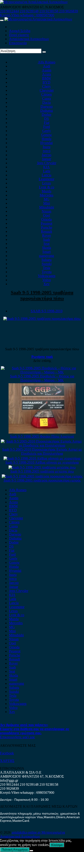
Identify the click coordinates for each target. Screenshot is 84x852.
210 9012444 (9, 11)
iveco (46, 151)
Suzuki (47, 264)
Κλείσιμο (56, 845)
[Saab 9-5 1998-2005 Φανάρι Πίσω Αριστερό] (42, 432)
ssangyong (46, 256)
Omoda (46, 219)
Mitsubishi (46, 207)
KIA (46, 167)
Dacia (46, 102)
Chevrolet (47, 90)
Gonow (46, 135)
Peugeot (46, 223)
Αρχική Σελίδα (19, 31)
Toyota (47, 272)
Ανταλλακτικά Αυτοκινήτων (29, 39)
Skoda (46, 248)
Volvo (46, 280)
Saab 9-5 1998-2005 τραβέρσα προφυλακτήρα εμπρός (42, 480)
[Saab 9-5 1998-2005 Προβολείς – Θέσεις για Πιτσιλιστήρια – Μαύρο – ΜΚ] (42, 372)
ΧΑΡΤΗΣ (7, 761)
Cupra (46, 98)
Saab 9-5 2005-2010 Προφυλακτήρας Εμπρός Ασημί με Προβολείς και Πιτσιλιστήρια (42, 451)
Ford (46, 127)
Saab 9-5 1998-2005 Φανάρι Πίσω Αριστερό (42, 436)
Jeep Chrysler (46, 163)
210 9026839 (68, 11)
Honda (46, 139)
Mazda (46, 191)
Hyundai (46, 143)
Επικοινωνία (18, 43)
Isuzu (46, 147)
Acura (46, 74)
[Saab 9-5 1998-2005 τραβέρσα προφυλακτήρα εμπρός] (42, 476)
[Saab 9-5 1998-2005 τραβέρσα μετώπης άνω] (42, 467)
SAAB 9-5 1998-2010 (46, 311)
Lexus (46, 183)
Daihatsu (46, 110)
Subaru (46, 260)
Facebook (7, 753)
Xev (46, 284)
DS (46, 118)
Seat (46, 243)
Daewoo (47, 106)
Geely (46, 131)
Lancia (46, 175)
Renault (46, 231)
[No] (31, 850)
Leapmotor (46, 179)
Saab (46, 239)
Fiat (46, 123)
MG (47, 199)
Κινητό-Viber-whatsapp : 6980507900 (27, 15)
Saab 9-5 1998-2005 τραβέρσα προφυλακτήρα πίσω (42, 295)
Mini (46, 203)
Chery (46, 86)
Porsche (46, 227)
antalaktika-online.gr (26, 832)
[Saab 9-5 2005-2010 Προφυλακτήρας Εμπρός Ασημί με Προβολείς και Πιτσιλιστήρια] (42, 445)
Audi (46, 66)
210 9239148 (29, 11)
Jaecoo (46, 155)
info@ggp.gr (9, 780)
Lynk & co (46, 187)
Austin (46, 70)
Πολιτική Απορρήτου (15, 849)
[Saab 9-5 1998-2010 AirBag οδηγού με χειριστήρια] (42, 458)
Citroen (46, 94)
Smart (46, 252)
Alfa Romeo (46, 62)
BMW (46, 78)
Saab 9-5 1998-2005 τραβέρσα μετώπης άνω (42, 471)
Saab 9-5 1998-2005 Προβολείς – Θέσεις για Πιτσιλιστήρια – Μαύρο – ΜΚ (42, 378)
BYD (46, 82)
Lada (46, 171)
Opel (46, 215)
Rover (46, 235)
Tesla (46, 268)
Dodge (46, 114)
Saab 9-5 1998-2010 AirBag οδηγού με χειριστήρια (42, 462)
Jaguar (46, 159)
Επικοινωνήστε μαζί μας (17, 737)
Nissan (46, 211)
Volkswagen (46, 276)
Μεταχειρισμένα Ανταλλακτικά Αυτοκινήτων (32, 834)
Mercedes (46, 195)
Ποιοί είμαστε (19, 35)
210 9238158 (49, 11)
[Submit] (44, 52)
